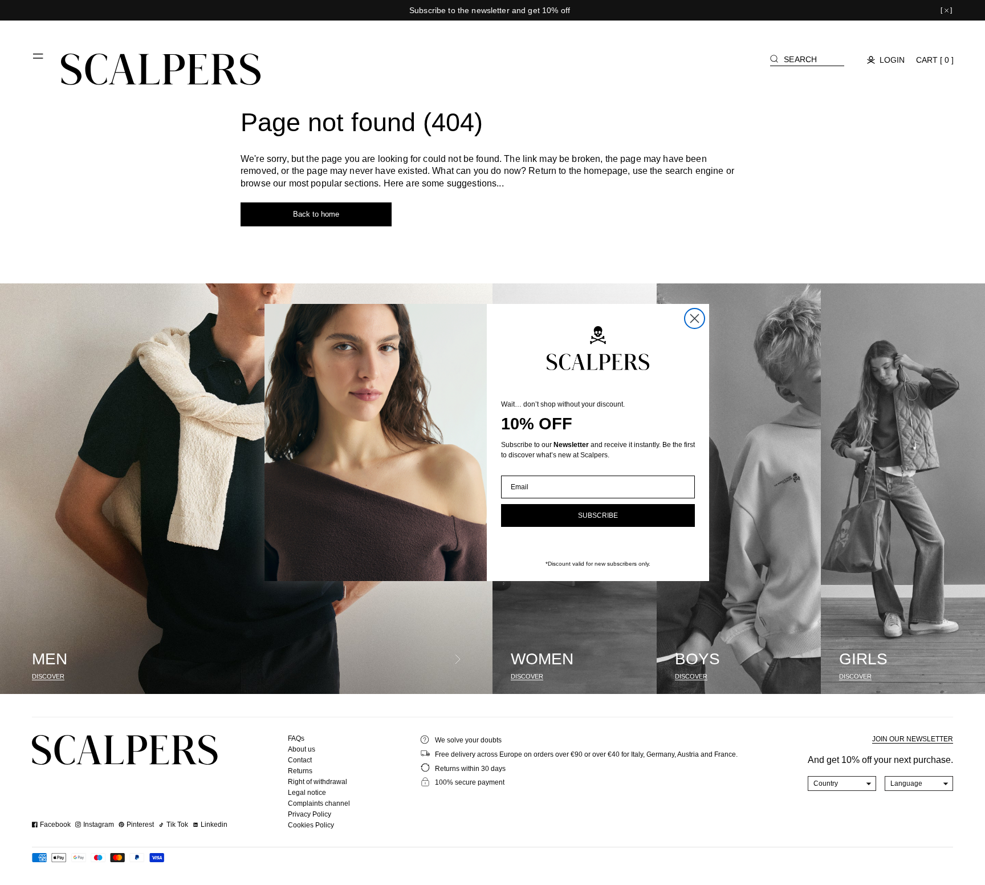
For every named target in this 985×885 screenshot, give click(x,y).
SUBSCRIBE (598, 515)
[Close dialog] (695, 318)
